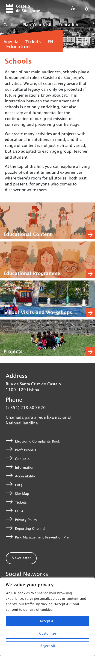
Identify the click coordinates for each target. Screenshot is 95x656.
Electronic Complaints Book (37, 441)
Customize (47, 633)
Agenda (10, 42)
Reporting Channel (30, 528)
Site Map (22, 494)
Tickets (33, 42)
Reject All (47, 646)
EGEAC (20, 511)
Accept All (47, 621)
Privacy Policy (26, 520)
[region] (47, 617)
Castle (9, 25)
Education (68, 25)
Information (24, 467)
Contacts (22, 458)
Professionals (25, 450)
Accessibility (25, 476)
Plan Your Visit (37, 25)
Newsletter (21, 558)
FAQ (18, 485)
